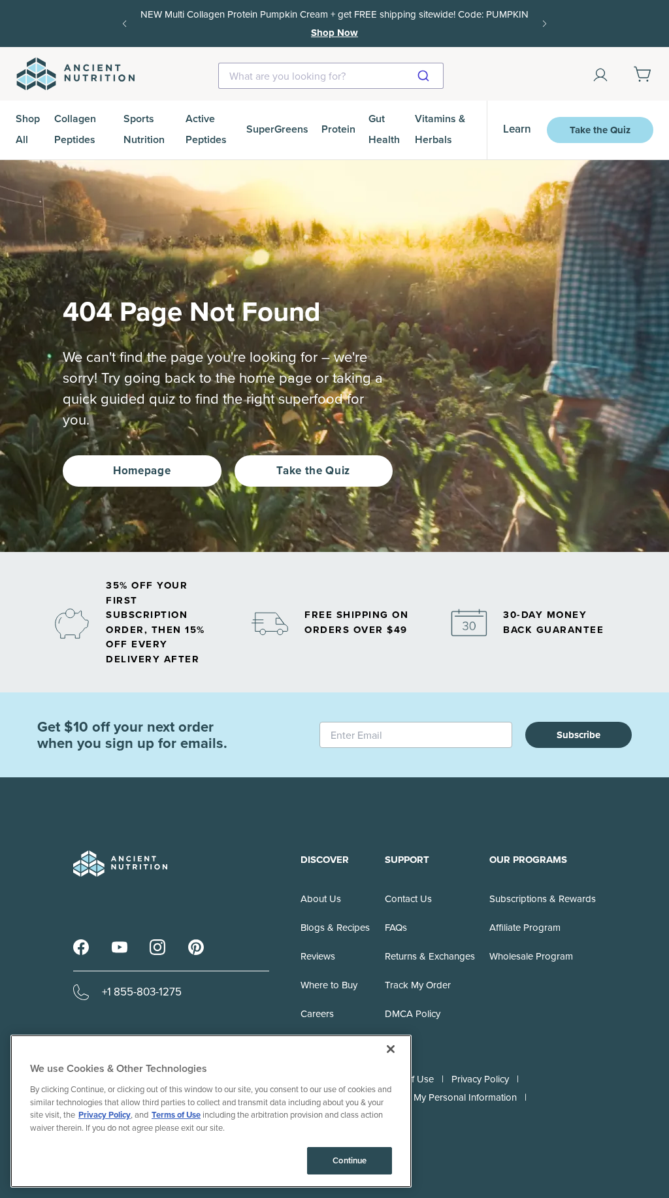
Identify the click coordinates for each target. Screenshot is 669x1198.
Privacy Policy (480, 1079)
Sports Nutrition (144, 129)
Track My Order (418, 985)
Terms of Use (176, 1115)
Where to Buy (329, 985)
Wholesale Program (531, 956)
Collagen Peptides (75, 129)
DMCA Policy (412, 1014)
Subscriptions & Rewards (542, 899)
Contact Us (408, 899)
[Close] (390, 1049)
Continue (350, 1160)
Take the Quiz (600, 130)
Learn (517, 129)
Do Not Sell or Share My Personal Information (420, 1097)
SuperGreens (277, 129)
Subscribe (578, 735)
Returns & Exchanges (430, 956)
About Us (321, 899)
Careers (317, 1014)
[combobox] (331, 76)
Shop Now (334, 32)
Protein (338, 129)
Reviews (318, 956)
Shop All (28, 129)
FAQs (396, 927)
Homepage (142, 470)
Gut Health (384, 129)
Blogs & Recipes (335, 927)
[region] (211, 1111)
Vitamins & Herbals (440, 129)
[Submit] (429, 75)
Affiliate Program (525, 927)
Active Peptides (206, 129)
